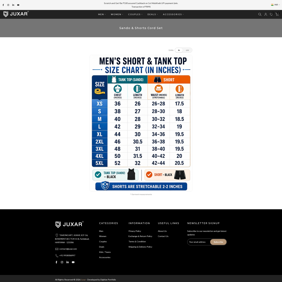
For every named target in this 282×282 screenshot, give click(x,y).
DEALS (152, 12)
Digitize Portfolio (108, 278)
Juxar (83, 278)
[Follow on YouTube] (18, 4)
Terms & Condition (137, 240)
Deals (101, 245)
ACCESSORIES (172, 12)
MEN (101, 12)
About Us (162, 229)
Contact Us (163, 234)
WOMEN (116, 12)
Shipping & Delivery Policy (140, 245)
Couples (103, 240)
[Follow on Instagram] (8, 4)
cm (187, 48)
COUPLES (134, 12)
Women (102, 234)
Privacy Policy (135, 229)
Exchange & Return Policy (140, 234)
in (179, 48)
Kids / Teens (105, 250)
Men (101, 229)
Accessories (104, 255)
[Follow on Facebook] (3, 4)
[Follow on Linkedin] (13, 4)
